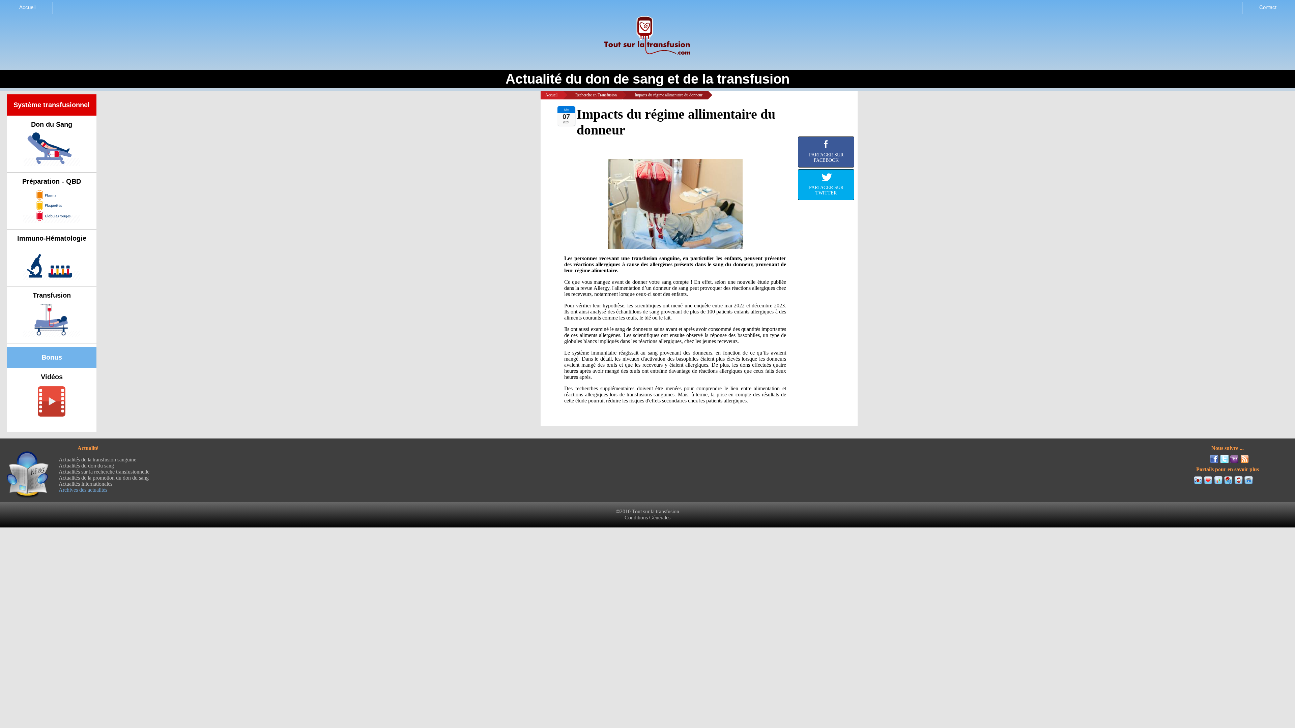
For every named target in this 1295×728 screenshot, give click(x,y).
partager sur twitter (826, 190)
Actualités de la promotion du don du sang (104, 478)
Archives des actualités (83, 490)
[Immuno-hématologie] (1228, 480)
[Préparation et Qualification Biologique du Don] (1218, 480)
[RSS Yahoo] (1234, 459)
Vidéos (52, 377)
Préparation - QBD (51, 181)
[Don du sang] (1208, 480)
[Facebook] (1214, 459)
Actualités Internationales (85, 484)
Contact (1267, 7)
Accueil (27, 7)
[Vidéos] (1248, 480)
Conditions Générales (647, 517)
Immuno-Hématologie (51, 238)
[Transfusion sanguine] (1238, 480)
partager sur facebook (826, 157)
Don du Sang (51, 124)
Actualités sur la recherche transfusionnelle (104, 472)
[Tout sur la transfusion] (1198, 480)
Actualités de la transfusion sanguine (97, 459)
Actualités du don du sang (86, 465)
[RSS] (1244, 459)
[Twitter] (1224, 459)
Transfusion (52, 295)
